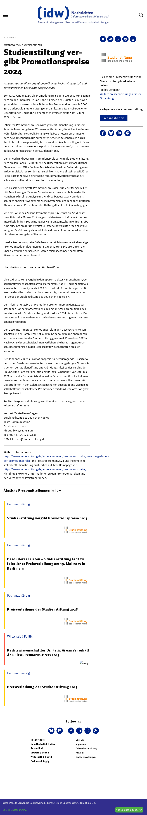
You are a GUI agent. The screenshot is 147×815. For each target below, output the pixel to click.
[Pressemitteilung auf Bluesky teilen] (111, 133)
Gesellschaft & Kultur (42, 744)
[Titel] (103, 39)
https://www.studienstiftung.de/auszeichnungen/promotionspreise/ (45, 469)
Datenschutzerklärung (86, 748)
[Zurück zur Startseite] (73, 15)
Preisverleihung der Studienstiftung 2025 (42, 687)
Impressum (81, 744)
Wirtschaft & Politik (41, 757)
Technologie (37, 739)
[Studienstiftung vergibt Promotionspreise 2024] (110, 39)
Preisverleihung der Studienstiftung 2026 (42, 609)
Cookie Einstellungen (86, 756)
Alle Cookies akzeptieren (129, 809)
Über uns (80, 739)
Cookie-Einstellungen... (15, 809)
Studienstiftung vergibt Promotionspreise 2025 (47, 518)
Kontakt (79, 752)
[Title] (118, 39)
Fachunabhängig (39, 761)
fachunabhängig (114, 117)
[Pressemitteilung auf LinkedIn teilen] (119, 133)
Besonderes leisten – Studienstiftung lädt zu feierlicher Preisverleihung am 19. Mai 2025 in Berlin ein (46, 563)
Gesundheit (37, 748)
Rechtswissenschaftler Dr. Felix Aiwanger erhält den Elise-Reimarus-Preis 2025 (48, 653)
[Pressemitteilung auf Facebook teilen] (103, 133)
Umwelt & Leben (39, 752)
